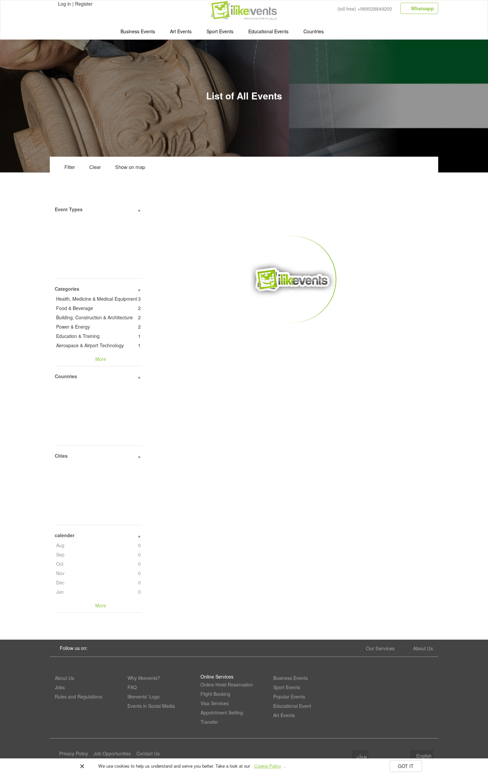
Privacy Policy (73, 753)
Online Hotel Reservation (227, 684)
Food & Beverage (98, 308)
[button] (126, 166)
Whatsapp (422, 8)
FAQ (132, 687)
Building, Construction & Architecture (98, 317)
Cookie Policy (267, 766)
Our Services (380, 648)
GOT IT (406, 766)
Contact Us (148, 753)
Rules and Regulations (78, 696)
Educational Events (268, 31)
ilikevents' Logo (143, 696)
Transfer (209, 721)
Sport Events (219, 31)
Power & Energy (98, 326)
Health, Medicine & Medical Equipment (98, 298)
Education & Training (98, 336)
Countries (313, 31)
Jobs (60, 687)
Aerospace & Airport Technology (98, 345)
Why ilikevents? (143, 678)
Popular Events (289, 696)
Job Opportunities (112, 753)
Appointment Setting (222, 712)
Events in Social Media (151, 705)
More (292, 333)
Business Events (138, 31)
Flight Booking (215, 694)
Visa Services (215, 703)
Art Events (181, 31)
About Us (423, 648)
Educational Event (292, 705)
